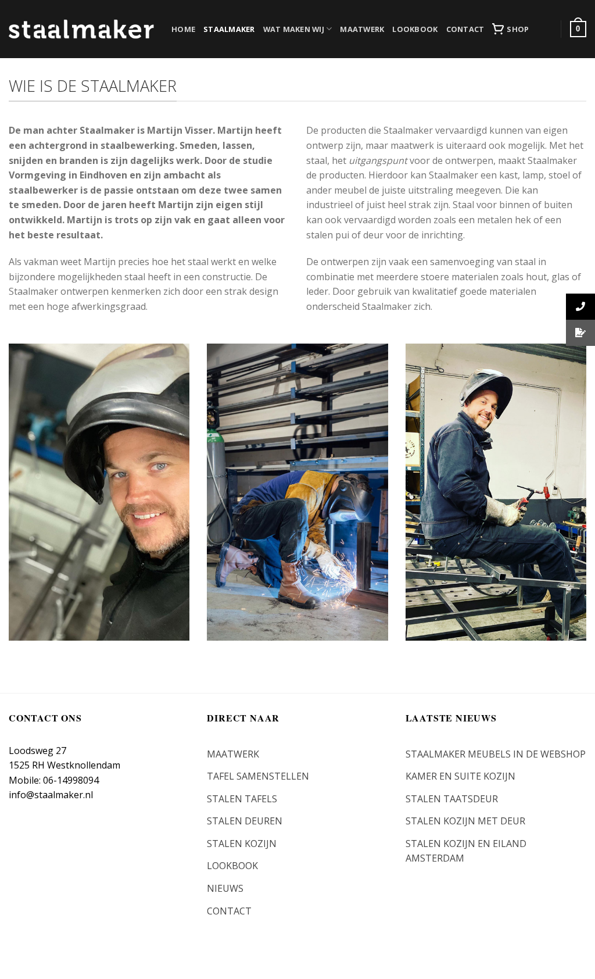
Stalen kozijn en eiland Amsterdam (466, 851)
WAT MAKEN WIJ (293, 29)
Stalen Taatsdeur (452, 798)
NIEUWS (225, 888)
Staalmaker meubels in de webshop (496, 754)
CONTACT (465, 29)
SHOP (518, 29)
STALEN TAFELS (242, 798)
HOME (183, 29)
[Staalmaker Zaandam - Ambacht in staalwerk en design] (81, 29)
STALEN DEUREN (244, 820)
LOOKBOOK (415, 29)
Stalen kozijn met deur (465, 820)
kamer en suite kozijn (460, 776)
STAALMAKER (229, 29)
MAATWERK (362, 29)
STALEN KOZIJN (242, 843)
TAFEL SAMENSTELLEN (258, 776)
